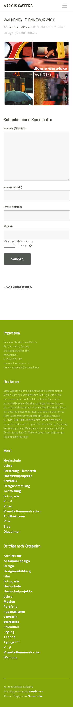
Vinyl (7, 647)
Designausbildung (17, 571)
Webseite (8, 226)
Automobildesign (17, 561)
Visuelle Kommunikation (22, 511)
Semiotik (10, 481)
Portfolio (10, 607)
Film (7, 576)
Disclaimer (12, 532)
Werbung (10, 657)
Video (8, 506)
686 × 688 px (40, 27)
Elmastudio (35, 696)
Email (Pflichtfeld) (13, 206)
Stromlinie (12, 627)
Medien (9, 602)
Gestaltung (12, 491)
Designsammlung (17, 486)
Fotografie (12, 496)
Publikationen (14, 516)
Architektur (12, 556)
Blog (7, 527)
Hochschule (12, 460)
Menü (64, 6)
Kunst (8, 501)
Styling (9, 632)
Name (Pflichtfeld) (13, 187)
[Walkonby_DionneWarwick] (36, 105)
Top (65, 696)
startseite (11, 622)
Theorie (10, 637)
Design (9, 566)
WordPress (36, 691)
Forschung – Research (20, 471)
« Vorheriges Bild (18, 287)
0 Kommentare (27, 33)
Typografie (12, 642)
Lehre (8, 465)
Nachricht (15, 128)
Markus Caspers (18, 5)
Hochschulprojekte (18, 476)
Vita (7, 521)
